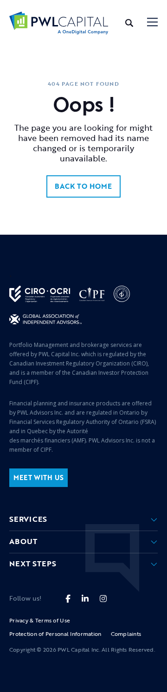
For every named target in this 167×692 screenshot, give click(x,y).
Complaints (126, 633)
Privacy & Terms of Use (39, 620)
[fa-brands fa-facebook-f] (68, 598)
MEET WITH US (38, 477)
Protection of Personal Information (55, 633)
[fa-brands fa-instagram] (103, 598)
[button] (152, 23)
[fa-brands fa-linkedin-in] (85, 598)
